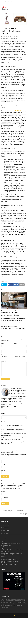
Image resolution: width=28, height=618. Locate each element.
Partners (3, 558)
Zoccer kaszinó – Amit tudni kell (9, 564)
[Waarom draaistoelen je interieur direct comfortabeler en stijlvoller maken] (14, 300)
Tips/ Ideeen (4, 562)
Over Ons (3, 556)
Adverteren (4, 542)
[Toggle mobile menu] (26, 8)
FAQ (2, 548)
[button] (4, 284)
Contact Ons (4, 546)
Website (3, 349)
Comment (4, 361)
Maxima (16, 36)
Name (2, 343)
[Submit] (25, 417)
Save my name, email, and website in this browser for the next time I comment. (14, 357)
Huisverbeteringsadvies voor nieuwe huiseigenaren (13, 318)
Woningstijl (5, 38)
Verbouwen (6, 527)
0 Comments (14, 38)
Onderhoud (6, 525)
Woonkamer (6, 533)
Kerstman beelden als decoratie (9, 326)
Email (15, 343)
